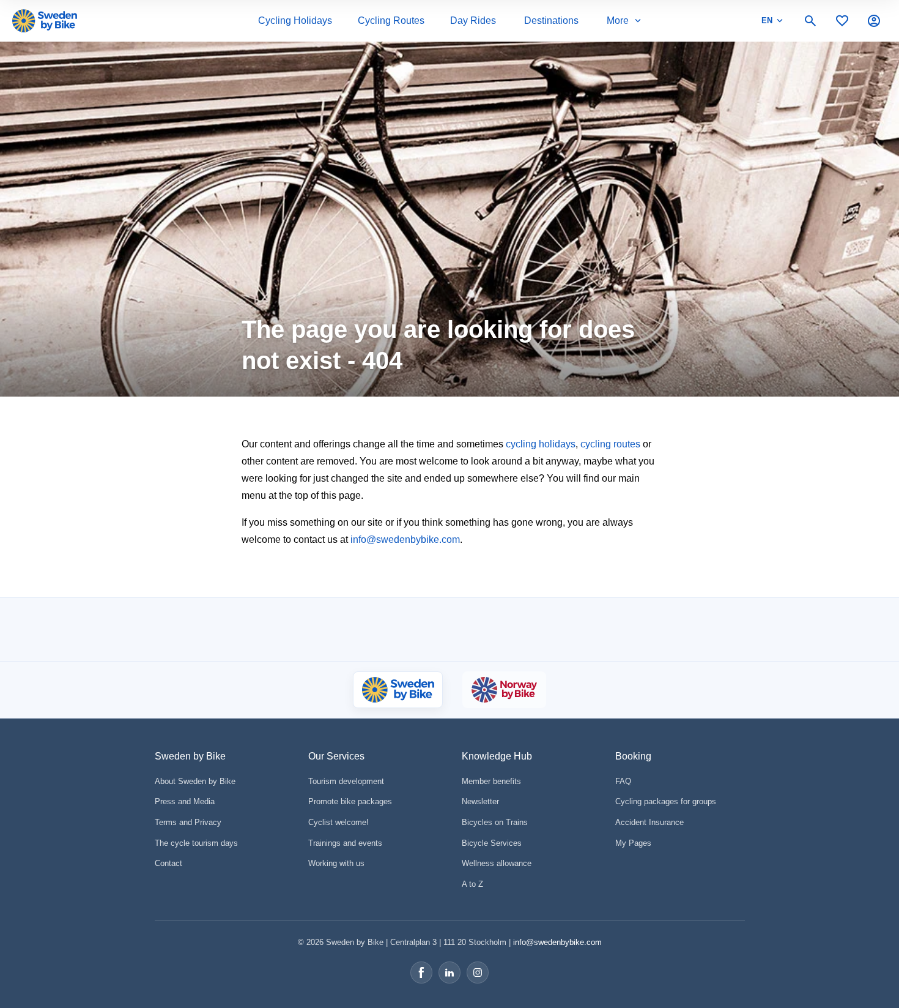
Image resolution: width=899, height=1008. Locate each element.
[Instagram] (478, 972)
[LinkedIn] (449, 972)
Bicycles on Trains (495, 822)
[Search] (810, 21)
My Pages (633, 843)
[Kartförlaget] (617, 629)
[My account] (874, 21)
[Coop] (283, 630)
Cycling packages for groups (665, 801)
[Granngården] (529, 632)
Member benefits (491, 781)
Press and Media (185, 801)
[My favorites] (842, 21)
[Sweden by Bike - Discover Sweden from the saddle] (44, 21)
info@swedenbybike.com (405, 539)
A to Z (472, 884)
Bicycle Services (492, 843)
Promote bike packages (350, 801)
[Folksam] (424, 629)
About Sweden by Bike (195, 781)
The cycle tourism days (196, 843)
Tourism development (346, 781)
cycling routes (610, 444)
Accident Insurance (649, 822)
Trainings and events (345, 843)
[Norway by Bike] (504, 689)
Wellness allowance (496, 863)
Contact (168, 863)
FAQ (623, 781)
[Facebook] (421, 972)
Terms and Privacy (188, 822)
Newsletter (480, 801)
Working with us (336, 863)
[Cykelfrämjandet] (345, 629)
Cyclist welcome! (338, 822)
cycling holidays (540, 444)
